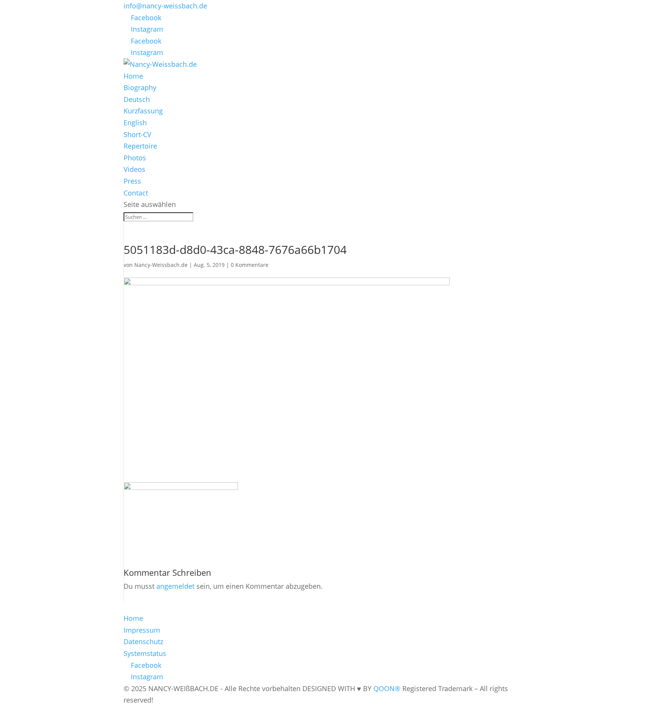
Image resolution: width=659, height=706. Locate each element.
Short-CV (137, 134)
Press (132, 181)
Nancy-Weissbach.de (161, 264)
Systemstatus (145, 653)
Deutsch (137, 99)
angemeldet (175, 586)
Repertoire (140, 145)
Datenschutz (143, 641)
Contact (136, 192)
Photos (135, 157)
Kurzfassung (143, 110)
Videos (134, 169)
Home (133, 76)
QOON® (386, 688)
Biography (140, 87)
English (135, 122)
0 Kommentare (249, 264)
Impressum (142, 630)
